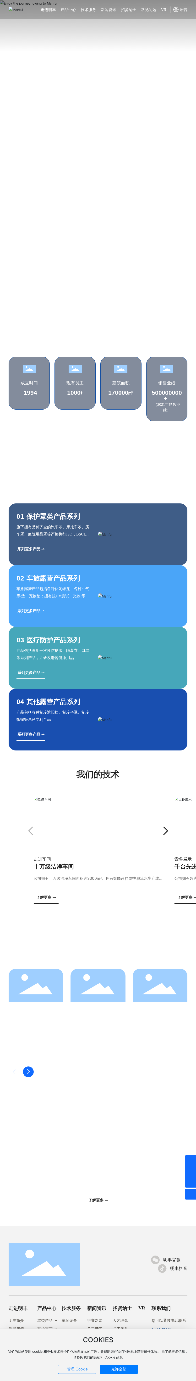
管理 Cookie (77, 1369)
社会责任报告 (27, 1055)
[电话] (190, 1160)
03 (20, 640)
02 (20, 578)
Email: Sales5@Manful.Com (98, 1168)
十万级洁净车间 (54, 866)
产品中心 (46, 1308)
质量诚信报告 (88, 1055)
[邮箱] (190, 1171)
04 (20, 701)
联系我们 (161, 1308)
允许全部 (118, 1369)
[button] (25, 246)
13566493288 (38, 1168)
